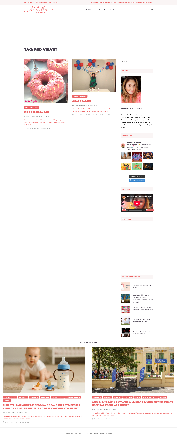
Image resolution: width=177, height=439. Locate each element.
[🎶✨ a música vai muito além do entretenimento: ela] (148, 157)
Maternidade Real (73, 397)
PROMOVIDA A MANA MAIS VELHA (142, 286)
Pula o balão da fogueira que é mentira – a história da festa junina (143, 309)
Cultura (107, 397)
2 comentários (106, 115)
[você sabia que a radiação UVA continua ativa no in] (126, 157)
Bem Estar (23, 397)
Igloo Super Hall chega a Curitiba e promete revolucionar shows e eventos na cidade (143, 298)
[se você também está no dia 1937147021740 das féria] (137, 157)
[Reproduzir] (124, 210)
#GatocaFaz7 (81, 101)
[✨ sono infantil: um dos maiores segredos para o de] (148, 168)
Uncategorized (31, 107)
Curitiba (117, 397)
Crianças (34, 397)
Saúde (6, 400)
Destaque (45, 397)
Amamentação (10, 397)
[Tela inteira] (151, 210)
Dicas (137, 397)
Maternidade (57, 397)
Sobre (88, 9)
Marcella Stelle (30, 116)
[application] (137, 203)
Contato (101, 9)
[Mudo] (148, 210)
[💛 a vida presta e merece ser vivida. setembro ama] (126, 168)
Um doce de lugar (36, 112)
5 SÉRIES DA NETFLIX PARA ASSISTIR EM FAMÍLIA (141, 332)
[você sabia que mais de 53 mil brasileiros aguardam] (137, 168)
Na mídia (114, 9)
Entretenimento (150, 397)
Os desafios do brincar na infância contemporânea (141, 320)
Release (163, 397)
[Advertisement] (88, 33)
